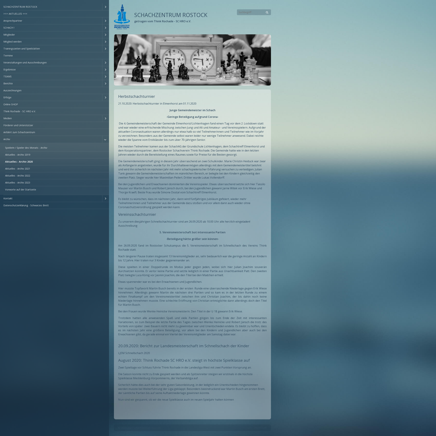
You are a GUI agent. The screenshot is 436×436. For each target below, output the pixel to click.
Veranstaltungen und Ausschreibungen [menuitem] (25, 62)
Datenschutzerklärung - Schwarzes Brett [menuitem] (26, 205)
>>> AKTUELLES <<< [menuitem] (15, 13)
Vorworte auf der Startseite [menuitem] (20, 189)
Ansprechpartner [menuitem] (12, 20)
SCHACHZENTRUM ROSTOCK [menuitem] (20, 6)
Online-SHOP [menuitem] (10, 104)
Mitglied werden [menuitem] (12, 41)
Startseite (234, 427)
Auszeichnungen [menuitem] (12, 90)
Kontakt (247, 427)
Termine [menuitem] (8, 55)
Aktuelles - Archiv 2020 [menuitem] (19, 161)
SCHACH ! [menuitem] (8, 27)
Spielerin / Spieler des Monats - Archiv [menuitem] (26, 147)
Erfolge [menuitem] (7, 97)
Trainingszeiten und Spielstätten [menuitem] (21, 48)
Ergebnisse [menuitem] (9, 69)
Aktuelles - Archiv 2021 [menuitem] (17, 168)
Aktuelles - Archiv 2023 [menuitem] (17, 182)
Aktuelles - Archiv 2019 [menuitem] (17, 154)
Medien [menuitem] (7, 118)
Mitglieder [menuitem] (9, 34)
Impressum (260, 427)
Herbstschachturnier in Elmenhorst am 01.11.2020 (164, 103)
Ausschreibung (127, 226)
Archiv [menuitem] (6, 139)
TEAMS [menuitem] (7, 76)
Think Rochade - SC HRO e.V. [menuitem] (19, 111)
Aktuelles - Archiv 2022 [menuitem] (17, 175)
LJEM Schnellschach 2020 (134, 353)
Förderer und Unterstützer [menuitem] (18, 125)
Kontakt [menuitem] (7, 198)
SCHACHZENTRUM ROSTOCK (170, 15)
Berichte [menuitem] (8, 83)
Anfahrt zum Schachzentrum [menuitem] (19, 132)
